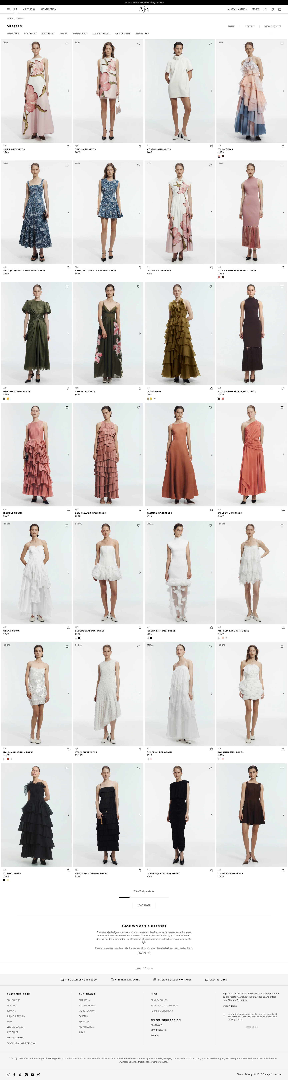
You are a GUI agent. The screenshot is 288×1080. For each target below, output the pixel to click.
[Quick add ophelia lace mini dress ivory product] (283, 627)
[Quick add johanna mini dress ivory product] (283, 749)
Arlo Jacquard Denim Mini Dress (95, 270)
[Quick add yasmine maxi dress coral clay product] (211, 509)
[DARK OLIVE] (4, 399)
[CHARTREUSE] (151, 399)
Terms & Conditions (162, 1011)
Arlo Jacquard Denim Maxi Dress (24, 270)
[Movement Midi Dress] (36, 333)
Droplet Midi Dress (159, 270)
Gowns (63, 34)
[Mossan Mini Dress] (180, 91)
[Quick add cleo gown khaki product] (211, 388)
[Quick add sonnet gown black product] (68, 870)
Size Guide (12, 1032)
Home (10, 19)
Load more (144, 906)
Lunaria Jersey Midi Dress (163, 873)
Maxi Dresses (48, 34)
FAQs (9, 1022)
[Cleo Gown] (180, 333)
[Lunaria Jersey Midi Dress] (180, 815)
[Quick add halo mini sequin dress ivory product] (68, 749)
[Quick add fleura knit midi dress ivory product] (211, 627)
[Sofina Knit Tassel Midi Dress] (251, 333)
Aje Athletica (86, 1027)
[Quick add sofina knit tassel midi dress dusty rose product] (283, 267)
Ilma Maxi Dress (85, 391)
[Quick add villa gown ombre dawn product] (283, 146)
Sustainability (87, 1006)
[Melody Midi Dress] (251, 454)
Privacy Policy (159, 1000)
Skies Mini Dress (85, 149)
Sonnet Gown (12, 873)
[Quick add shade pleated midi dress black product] (140, 870)
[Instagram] (8, 1074)
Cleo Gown (154, 391)
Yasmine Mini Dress (230, 873)
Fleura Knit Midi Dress (161, 630)
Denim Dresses (142, 34)
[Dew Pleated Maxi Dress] (108, 454)
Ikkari (82, 1032)
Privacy (248, 1074)
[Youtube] (32, 1074)
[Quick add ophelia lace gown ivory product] (211, 749)
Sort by (249, 27)
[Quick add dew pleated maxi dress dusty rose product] (140, 509)
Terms (240, 1074)
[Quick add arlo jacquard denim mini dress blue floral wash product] (140, 267)
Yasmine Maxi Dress (159, 512)
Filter (231, 27)
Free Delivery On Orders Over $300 (144, 3)
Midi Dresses (30, 34)
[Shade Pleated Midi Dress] (108, 815)
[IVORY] (76, 638)
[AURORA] (223, 759)
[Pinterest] (26, 1074)
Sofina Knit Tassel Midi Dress (237, 270)
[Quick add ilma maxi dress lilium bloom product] (140, 388)
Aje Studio (84, 1022)
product (276, 27)
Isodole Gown (12, 512)
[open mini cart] (279, 9)
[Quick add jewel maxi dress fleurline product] (140, 749)
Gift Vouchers (15, 1038)
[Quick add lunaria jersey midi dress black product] (211, 870)
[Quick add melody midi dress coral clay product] (283, 509)
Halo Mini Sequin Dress (18, 752)
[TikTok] (20, 1074)
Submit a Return (16, 1016)
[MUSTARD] (8, 399)
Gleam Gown (11, 630)
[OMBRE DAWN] (219, 156)
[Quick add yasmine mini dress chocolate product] (283, 870)
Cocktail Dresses (101, 34)
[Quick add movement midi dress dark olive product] (68, 388)
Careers (83, 1016)
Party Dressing (122, 34)
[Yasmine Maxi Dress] (180, 454)
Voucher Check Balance (21, 1043)
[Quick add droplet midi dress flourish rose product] (211, 267)
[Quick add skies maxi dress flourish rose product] (68, 146)
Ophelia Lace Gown (159, 752)
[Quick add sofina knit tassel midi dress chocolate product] (283, 388)
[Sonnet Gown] (36, 815)
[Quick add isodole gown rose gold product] (68, 509)
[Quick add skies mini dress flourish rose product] (140, 146)
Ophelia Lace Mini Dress (233, 630)
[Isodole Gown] (36, 454)
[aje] (144, 9)
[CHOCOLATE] (223, 156)
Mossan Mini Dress (159, 149)
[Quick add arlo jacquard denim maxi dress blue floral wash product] (68, 267)
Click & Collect (16, 1027)
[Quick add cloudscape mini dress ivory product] (140, 627)
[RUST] (8, 759)
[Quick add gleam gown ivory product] (68, 627)
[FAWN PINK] (223, 638)
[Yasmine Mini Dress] (251, 815)
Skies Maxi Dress (14, 149)
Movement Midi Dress (17, 391)
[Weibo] (38, 1074)
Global (155, 1036)
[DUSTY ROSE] (219, 277)
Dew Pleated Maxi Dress (90, 512)
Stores (255, 9)
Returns (11, 1011)
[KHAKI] (148, 399)
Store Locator (87, 1011)
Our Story (84, 1000)
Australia (156, 1025)
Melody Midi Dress (230, 512)
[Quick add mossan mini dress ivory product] (211, 146)
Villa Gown (225, 149)
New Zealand (158, 1030)
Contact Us (13, 1000)
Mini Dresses (13, 34)
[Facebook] (14, 1074)
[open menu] (8, 9)
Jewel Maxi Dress (86, 752)
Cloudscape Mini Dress (90, 630)
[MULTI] (151, 759)
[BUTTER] (8, 880)
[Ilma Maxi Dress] (108, 333)
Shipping (12, 1006)
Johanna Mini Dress (231, 752)
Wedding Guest (80, 34)
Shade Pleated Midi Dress (91, 873)
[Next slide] (68, 91)
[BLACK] (79, 638)
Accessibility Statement (164, 1006)
